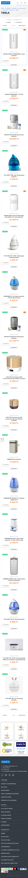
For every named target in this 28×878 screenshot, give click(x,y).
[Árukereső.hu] (21, 749)
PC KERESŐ (3, 822)
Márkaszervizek (5, 853)
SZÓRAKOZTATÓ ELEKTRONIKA (8, 800)
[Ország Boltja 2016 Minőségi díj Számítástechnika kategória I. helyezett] (21, 735)
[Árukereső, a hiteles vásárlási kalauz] (7, 744)
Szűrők (8, 22)
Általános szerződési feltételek (10, 850)
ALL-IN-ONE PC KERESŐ (6, 808)
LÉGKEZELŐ (5, 10)
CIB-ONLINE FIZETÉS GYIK (7, 860)
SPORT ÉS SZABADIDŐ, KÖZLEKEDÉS (10, 793)
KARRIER (3, 833)
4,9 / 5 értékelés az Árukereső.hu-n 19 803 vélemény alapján (14, 771)
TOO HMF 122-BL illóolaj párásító (14, 619)
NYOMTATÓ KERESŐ (6, 818)
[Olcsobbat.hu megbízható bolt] (7, 751)
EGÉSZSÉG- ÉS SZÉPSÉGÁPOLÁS (19, 8)
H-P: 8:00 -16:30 (5, 769)
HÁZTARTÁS (4, 787)
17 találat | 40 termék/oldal (14, 19)
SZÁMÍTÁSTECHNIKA (6, 797)
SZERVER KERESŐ (5, 825)
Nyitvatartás (5, 836)
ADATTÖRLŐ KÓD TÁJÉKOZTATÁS (9, 863)
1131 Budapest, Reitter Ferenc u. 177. (10, 766)
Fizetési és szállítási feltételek (10, 843)
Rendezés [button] (19, 22)
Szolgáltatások (5, 840)
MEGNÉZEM (14, 64)
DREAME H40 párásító (14, 459)
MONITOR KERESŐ (5, 812)
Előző (5, 25)
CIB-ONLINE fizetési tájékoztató (10, 856)
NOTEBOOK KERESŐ (6, 815)
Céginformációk (5, 846)
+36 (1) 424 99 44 (6, 767)
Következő (22, 25)
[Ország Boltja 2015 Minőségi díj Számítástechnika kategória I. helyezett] (7, 735)
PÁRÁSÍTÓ (12, 10)
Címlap (2, 8)
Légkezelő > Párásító (14, 52)
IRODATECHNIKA (5, 790)
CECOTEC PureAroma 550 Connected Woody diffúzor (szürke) (14, 419)
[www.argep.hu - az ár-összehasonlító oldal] (21, 744)
